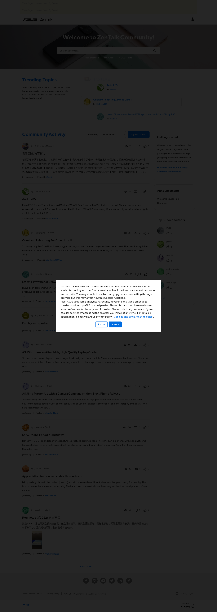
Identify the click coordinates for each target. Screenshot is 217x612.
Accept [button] (115, 324)
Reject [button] (101, 324)
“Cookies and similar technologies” (133, 316)
